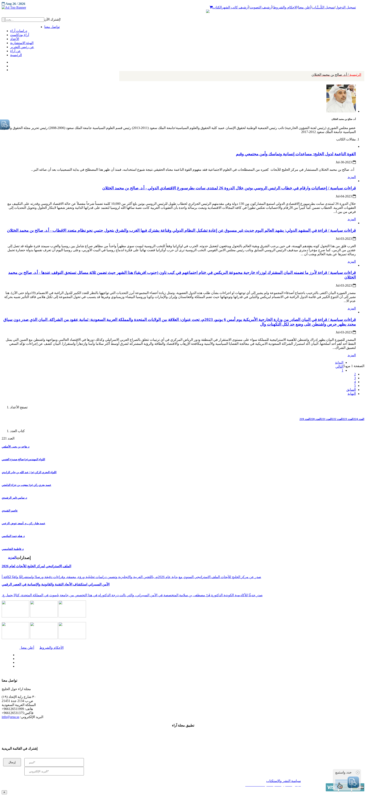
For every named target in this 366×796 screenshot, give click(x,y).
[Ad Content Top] (183, 8)
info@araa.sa (10, 717)
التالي (339, 366)
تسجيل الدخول (346, 7)
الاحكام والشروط (285, 7)
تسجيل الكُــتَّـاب (323, 7)
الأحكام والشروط (51, 647)
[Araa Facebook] (15, 654)
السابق (351, 389)
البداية (339, 362)
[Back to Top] (4, 792)
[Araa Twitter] (10, 65)
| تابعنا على (103, 666)
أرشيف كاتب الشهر (235, 7)
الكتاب (217, 7)
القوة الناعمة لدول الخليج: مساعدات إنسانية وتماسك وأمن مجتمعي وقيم (296, 154)
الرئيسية (336, 74)
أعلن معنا (304, 7)
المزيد (352, 177)
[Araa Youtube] (10, 69)
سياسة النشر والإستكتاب (283, 781)
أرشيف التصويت (261, 7)
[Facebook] (10, 61)
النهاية (352, 393)
